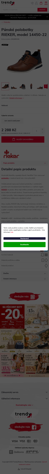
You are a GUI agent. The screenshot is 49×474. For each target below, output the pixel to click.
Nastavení (24, 238)
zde (12, 232)
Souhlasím (24, 244)
